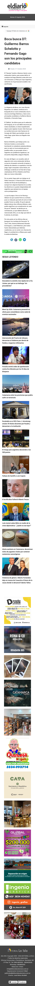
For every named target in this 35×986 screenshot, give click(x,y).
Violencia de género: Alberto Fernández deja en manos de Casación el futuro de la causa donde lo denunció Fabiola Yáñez (17, 580)
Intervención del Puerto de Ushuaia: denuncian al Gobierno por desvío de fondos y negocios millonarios (15, 340)
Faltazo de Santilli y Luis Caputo (13, 476)
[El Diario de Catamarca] (17, 7)
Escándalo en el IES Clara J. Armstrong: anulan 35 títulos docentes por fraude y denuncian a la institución (16, 423)
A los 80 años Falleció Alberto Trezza (15, 499)
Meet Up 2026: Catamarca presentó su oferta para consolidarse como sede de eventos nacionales (16, 311)
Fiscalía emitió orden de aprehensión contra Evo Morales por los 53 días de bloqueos (15, 369)
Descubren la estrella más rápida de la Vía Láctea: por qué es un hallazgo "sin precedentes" (17, 283)
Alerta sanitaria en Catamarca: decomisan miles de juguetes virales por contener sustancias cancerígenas (17, 551)
